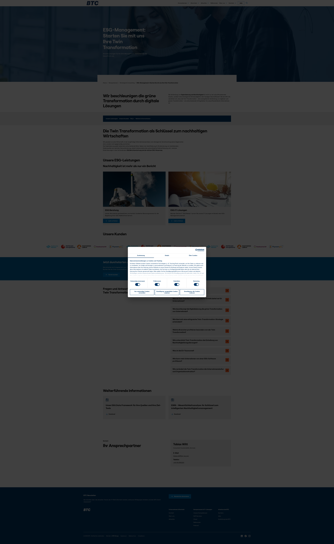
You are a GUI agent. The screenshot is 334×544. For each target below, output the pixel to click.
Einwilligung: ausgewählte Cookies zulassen (167, 292)
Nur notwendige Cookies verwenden (142, 292)
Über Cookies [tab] (193, 255)
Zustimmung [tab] (141, 255)
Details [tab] (167, 255)
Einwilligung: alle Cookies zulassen (192, 292)
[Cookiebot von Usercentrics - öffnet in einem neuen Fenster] (196, 250)
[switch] (157, 284)
